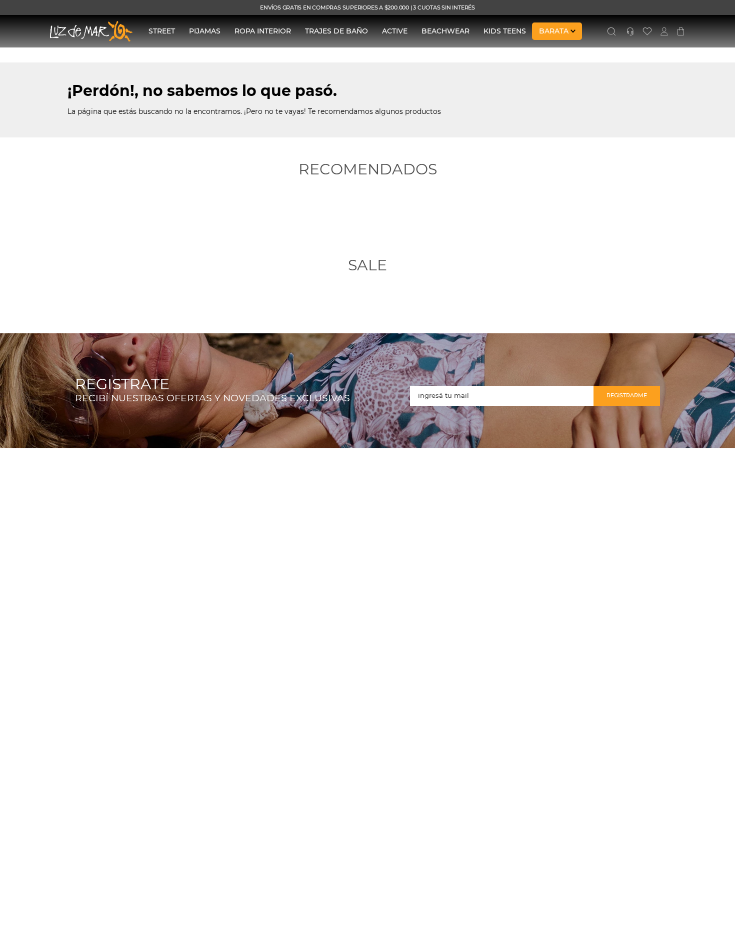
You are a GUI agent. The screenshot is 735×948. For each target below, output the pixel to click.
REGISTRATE (122, 384)
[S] (612, 31)
